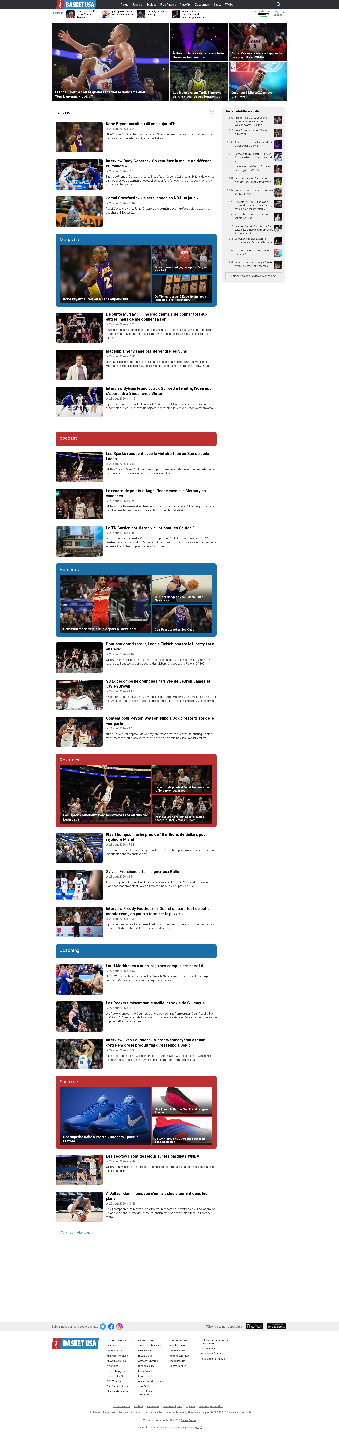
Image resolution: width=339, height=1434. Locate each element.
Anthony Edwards (148, 1360)
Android (276, 1327)
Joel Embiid (145, 1386)
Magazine (70, 239)
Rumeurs (69, 569)
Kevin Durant (145, 1376)
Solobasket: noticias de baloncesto (214, 1342)
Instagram (119, 1326)
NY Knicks (112, 1365)
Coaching (70, 950)
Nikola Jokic (145, 1355)
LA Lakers (112, 1345)
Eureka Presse (188, 1420)
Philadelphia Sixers (117, 1376)
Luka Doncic (145, 1350)
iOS (255, 1327)
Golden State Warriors (119, 1340)
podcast (68, 438)
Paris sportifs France (212, 1353)
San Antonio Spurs (117, 1386)
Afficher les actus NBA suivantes (251, 276)
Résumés (69, 760)
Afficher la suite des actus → (76, 1232)
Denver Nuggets (116, 1371)
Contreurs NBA (178, 1365)
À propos (190, 1406)
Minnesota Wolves (117, 1355)
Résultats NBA (178, 1345)
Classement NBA (179, 1340)
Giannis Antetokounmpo (152, 1381)
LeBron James (146, 1340)
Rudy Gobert (145, 1371)
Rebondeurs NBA (179, 1355)
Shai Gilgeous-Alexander (146, 1393)
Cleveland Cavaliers (117, 1391)
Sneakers (69, 1081)
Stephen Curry (146, 1365)
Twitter (103, 1326)
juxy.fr (199, 1427)
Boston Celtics (115, 1350)
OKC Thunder (114, 1381)
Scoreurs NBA (177, 1350)
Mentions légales (172, 1406)
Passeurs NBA (177, 1360)
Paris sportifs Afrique (213, 1358)
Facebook (111, 1326)
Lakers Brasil (208, 1348)
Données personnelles (211, 1406)
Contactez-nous (121, 1406)
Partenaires (153, 1406)
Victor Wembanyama (150, 1345)
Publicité (138, 1406)
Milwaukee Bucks (117, 1360)
